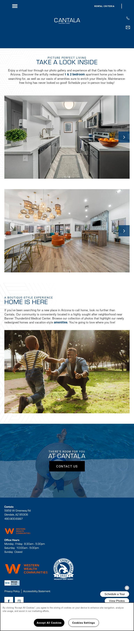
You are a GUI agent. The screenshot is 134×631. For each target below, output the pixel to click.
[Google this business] (19, 601)
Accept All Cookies (49, 622)
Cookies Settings (83, 622)
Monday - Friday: (13, 543)
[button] (104, 6)
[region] (67, 616)
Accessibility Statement (36, 591)
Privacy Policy (12, 591)
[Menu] (14, 6)
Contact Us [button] (67, 466)
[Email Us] (128, 27)
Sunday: (8, 551)
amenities (60, 322)
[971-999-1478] (128, 18)
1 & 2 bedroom (75, 74)
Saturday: (9, 547)
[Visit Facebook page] (8, 601)
